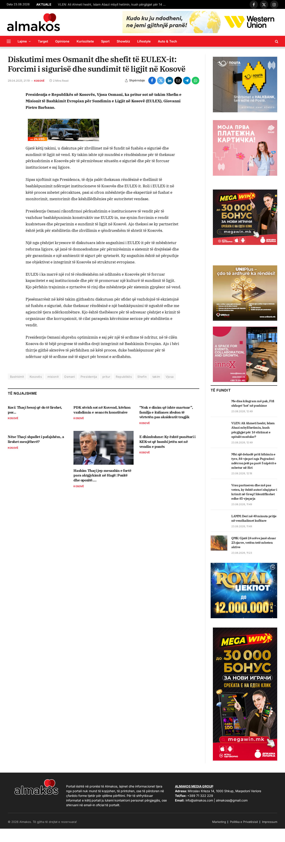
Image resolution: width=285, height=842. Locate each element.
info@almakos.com (199, 800)
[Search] (276, 41)
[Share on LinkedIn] (169, 80)
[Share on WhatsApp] (195, 80)
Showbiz (123, 41)
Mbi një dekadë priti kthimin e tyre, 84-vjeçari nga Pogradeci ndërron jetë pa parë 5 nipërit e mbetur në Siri (253, 461)
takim (156, 376)
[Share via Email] (178, 80)
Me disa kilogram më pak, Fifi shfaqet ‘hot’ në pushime (252, 403)
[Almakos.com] (33, 22)
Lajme (22, 41)
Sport (105, 41)
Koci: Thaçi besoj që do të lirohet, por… (35, 409)
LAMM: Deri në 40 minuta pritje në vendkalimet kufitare (254, 518)
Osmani (69, 376)
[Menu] (9, 41)
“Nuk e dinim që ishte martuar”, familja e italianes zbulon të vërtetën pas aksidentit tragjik (166, 412)
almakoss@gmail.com (232, 800)
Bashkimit (17, 376)
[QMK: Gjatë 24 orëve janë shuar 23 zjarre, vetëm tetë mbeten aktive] (219, 543)
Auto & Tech (167, 41)
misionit (53, 376)
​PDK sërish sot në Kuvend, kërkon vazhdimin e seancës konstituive (101, 409)
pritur (106, 376)
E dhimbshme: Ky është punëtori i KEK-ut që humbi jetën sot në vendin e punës (167, 441)
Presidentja (89, 376)
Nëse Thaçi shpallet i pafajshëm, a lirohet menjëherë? (36, 439)
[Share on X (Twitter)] (161, 80)
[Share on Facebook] (152, 80)
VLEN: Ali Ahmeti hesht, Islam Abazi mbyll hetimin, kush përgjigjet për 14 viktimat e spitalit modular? (113, 4)
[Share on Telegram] (187, 80)
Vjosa (170, 376)
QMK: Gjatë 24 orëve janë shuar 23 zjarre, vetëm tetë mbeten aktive (253, 542)
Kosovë (39, 80)
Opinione (62, 41)
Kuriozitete (85, 41)
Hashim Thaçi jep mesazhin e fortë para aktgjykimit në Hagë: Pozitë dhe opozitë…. (102, 475)
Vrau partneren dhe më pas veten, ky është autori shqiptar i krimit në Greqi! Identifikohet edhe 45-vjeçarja (254, 492)
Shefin (142, 376)
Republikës (124, 376)
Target (43, 41)
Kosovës (36, 376)
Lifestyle (144, 41)
